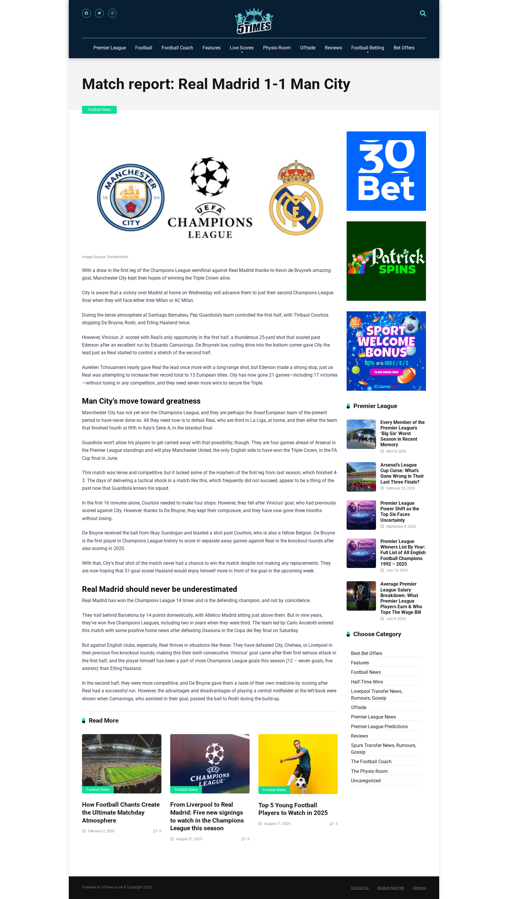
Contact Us (360, 888)
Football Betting (367, 48)
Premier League (109, 48)
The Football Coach (371, 761)
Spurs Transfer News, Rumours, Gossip (383, 749)
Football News (99, 110)
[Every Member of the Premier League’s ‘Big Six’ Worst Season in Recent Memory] (361, 447)
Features (211, 48)
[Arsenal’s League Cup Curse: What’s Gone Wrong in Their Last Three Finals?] (361, 490)
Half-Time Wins (367, 682)
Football (143, 48)
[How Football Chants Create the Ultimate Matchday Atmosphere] (121, 763)
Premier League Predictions (379, 726)
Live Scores (242, 48)
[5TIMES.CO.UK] (254, 22)
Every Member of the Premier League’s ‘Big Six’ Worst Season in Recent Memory (402, 434)
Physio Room (277, 48)
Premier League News (373, 717)
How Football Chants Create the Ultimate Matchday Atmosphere (121, 812)
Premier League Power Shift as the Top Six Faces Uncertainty (399, 511)
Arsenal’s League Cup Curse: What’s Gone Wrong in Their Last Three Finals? (402, 473)
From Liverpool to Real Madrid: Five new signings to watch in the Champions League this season (207, 816)
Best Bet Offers (366, 653)
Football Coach (177, 48)
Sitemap (419, 888)
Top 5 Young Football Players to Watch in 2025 (293, 809)
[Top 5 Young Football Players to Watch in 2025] (298, 764)
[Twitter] (99, 13)
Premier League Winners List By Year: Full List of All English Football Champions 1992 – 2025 (403, 553)
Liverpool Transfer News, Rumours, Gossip (376, 695)
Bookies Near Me (390, 888)
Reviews (333, 48)
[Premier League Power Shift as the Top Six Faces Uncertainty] (361, 528)
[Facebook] (86, 13)
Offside (307, 48)
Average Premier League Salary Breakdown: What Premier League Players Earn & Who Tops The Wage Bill (401, 598)
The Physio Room (369, 771)
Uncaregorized (366, 780)
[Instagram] (112, 13)
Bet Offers (404, 48)
